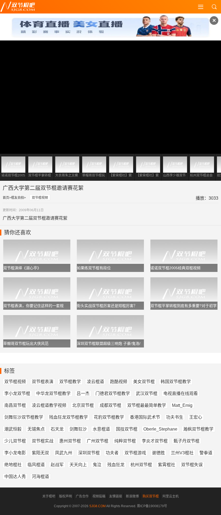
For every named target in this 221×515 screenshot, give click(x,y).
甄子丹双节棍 (186, 441)
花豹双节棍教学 (109, 417)
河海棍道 (40, 476)
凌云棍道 (95, 381)
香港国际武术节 (145, 417)
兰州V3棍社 (182, 453)
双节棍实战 (42, 441)
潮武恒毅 (13, 429)
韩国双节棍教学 (176, 381)
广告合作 (82, 496)
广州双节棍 (97, 441)
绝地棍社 (13, 464)
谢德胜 (158, 453)
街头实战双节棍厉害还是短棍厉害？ (107, 305)
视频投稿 (98, 496)
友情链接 (115, 496)
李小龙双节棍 (17, 393)
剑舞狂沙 (78, 429)
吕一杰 (83, 393)
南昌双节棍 (15, 405)
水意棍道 (101, 429)
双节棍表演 (42, 381)
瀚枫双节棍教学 (198, 429)
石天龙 (57, 429)
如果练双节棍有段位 (94, 268)
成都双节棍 (110, 405)
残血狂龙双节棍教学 (68, 417)
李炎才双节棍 (155, 441)
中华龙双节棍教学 (53, 393)
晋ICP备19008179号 (152, 506)
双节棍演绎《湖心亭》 (22, 268)
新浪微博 (132, 496)
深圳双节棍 (89, 453)
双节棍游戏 (135, 453)
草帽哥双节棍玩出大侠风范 (26, 343)
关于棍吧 (48, 496)
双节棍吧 (21, 6)
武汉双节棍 (146, 393)
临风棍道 (36, 464)
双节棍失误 (192, 464)
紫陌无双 (40, 453)
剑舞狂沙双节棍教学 (23, 417)
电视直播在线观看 (180, 393)
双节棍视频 (40, 198)
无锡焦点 (36, 429)
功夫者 (112, 453)
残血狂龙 (116, 464)
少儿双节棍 (15, 441)
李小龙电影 (15, 453)
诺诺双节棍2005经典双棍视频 (175, 268)
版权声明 (65, 496)
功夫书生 (174, 417)
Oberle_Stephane (160, 429)
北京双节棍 (83, 405)
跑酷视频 (118, 381)
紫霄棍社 (166, 464)
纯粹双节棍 (125, 441)
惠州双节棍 (70, 441)
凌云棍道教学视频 (49, 405)
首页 (6, 198)
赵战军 (57, 464)
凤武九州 (63, 453)
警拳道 (205, 453)
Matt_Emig (182, 405)
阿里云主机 (171, 496)
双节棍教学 (70, 381)
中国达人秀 (15, 476)
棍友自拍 (17, 198)
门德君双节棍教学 (112, 393)
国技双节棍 (126, 429)
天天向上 (78, 464)
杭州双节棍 (141, 464)
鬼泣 (97, 464)
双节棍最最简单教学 (146, 405)
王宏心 (195, 417)
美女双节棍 (144, 381)
